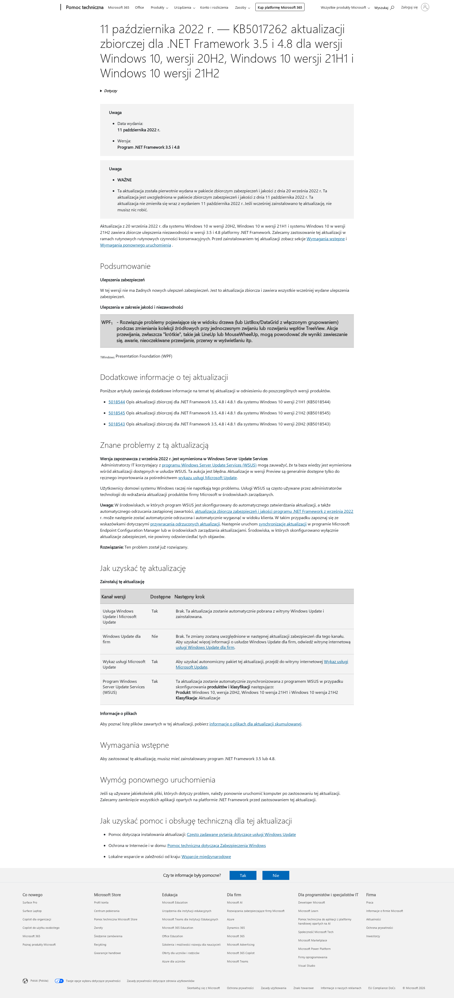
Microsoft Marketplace (312, 940)
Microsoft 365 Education (177, 928)
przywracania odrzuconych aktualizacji (185, 523)
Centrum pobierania (107, 911)
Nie (276, 875)
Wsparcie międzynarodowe (206, 856)
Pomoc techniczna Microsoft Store (115, 919)
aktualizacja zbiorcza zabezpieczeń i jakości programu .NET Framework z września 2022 (274, 511)
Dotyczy (110, 90)
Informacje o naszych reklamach (341, 988)
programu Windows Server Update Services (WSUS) (209, 465)
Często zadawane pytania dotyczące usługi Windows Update (241, 834)
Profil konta (101, 902)
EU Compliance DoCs (381, 988)
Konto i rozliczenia (214, 7)
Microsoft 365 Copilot (241, 953)
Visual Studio (306, 965)
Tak (243, 875)
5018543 (117, 424)
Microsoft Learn (308, 911)
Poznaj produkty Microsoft (39, 944)
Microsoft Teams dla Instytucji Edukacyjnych (190, 919)
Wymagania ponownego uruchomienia (135, 245)
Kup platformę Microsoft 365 (280, 7)
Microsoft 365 (118, 7)
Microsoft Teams (237, 961)
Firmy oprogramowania (312, 957)
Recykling (100, 944)
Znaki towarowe (303, 988)
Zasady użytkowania (273, 988)
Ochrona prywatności (379, 928)
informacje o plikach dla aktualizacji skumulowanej (255, 723)
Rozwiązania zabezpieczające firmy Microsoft (256, 911)
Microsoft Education (175, 902)
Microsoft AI (235, 902)
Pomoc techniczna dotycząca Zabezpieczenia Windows (216, 845)
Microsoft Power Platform (314, 949)
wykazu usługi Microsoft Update (207, 477)
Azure (230, 919)
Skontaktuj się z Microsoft (203, 988)
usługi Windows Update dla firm (205, 647)
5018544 (117, 401)
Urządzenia (182, 7)
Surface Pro (30, 902)
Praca (369, 902)
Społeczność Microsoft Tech (315, 932)
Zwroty (98, 928)
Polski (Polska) (39, 980)
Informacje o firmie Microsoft (384, 911)
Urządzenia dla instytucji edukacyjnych (186, 911)
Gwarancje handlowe (107, 953)
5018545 (117, 412)
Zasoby (240, 7)
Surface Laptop (32, 911)
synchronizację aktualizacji (283, 523)
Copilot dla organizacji (37, 919)
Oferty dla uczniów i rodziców (180, 953)
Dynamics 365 (236, 928)
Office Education (172, 936)
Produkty (157, 7)
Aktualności (373, 919)
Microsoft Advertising (240, 944)
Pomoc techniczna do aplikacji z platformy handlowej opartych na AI (324, 921)
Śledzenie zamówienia (108, 936)
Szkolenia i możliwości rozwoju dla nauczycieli (191, 944)
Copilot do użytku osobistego (41, 928)
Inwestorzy (373, 936)
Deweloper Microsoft (311, 902)
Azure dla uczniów (173, 961)
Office (139, 7)
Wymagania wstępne (326, 238)
